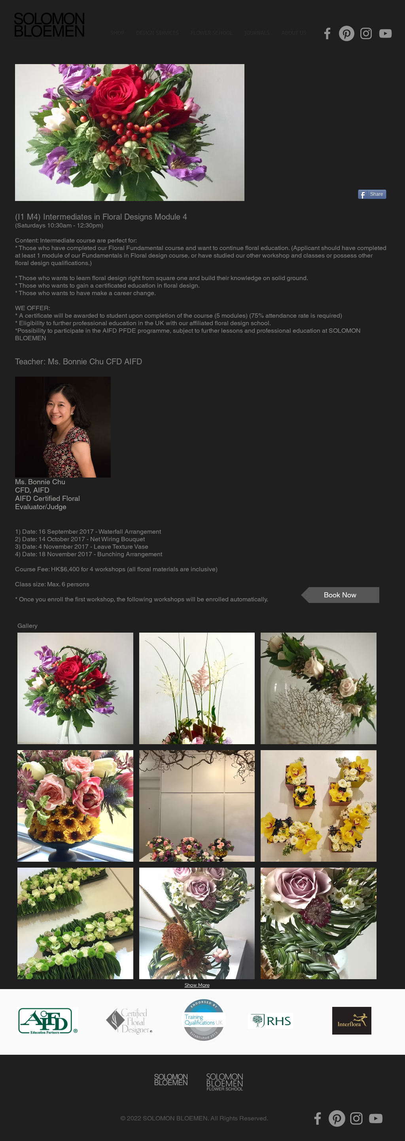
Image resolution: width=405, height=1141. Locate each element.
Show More (197, 985)
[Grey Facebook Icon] (317, 1118)
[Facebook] (327, 33)
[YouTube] (385, 33)
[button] (75, 688)
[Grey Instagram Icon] (356, 1118)
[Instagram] (366, 33)
